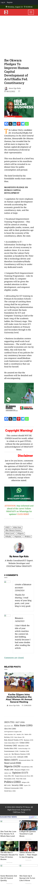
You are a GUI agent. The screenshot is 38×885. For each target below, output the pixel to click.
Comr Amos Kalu (11, 743)
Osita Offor (9, 776)
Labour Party (10, 757)
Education (23, 746)
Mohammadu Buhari (26, 760)
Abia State (17, 527)
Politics (28, 536)
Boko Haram (19, 737)
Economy (10, 745)
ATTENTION (10, 505)
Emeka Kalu (10, 748)
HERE (25, 514)
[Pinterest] (18, 124)
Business (28, 740)
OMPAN (7, 773)
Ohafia (8, 536)
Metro (11, 759)
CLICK (20, 514)
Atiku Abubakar (10, 734)
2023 (8, 527)
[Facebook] (6, 124)
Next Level (10, 533)
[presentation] (6, 691)
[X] (10, 124)
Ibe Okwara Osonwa (13, 530)
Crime (24, 742)
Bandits (20, 734)
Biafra (28, 734)
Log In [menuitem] (3, 2)
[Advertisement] (19, 35)
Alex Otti (10, 728)
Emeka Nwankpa (24, 748)
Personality (9, 779)
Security (17, 785)
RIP (7, 785)
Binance (19, 618)
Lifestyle (22, 757)
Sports (27, 785)
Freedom (24, 751)
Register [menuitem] (10, 2)
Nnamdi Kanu (27, 767)
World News (10, 791)
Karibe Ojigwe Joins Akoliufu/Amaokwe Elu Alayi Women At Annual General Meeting (19, 698)
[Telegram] (23, 124)
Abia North (8, 726)
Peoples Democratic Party (24, 776)
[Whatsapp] (27, 124)
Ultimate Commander (13, 788)
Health (7, 754)
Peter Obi (21, 779)
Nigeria (21, 533)
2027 (20, 722)
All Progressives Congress (12, 731)
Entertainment (11, 751)
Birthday (8, 737)
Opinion (18, 536)
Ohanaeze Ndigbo (21, 770)
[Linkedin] (14, 124)
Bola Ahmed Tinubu (13, 740)
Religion (25, 782)
